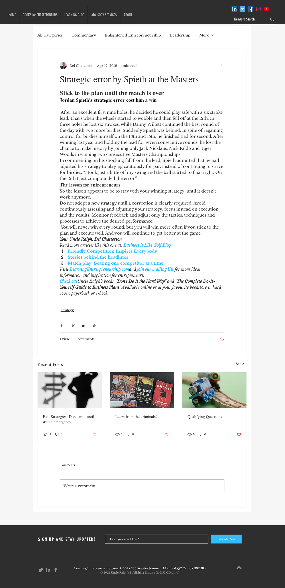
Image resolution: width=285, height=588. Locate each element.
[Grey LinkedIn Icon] (48, 570)
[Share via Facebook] (62, 325)
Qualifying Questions (204, 416)
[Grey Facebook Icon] (56, 570)
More (204, 35)
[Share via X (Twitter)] (73, 325)
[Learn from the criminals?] (142, 390)
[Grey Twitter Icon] (41, 570)
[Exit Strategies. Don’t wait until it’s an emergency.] (70, 390)
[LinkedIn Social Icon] (234, 9)
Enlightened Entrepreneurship (133, 35)
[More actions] (221, 65)
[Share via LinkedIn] (83, 325)
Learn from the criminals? (137, 416)
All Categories (50, 35)
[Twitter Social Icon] (242, 9)
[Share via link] (94, 325)
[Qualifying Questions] (214, 390)
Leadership (180, 35)
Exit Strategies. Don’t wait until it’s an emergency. (68, 419)
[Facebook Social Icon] (250, 9)
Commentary (83, 35)
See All (241, 364)
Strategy (67, 310)
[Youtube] (266, 9)
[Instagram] (258, 9)
